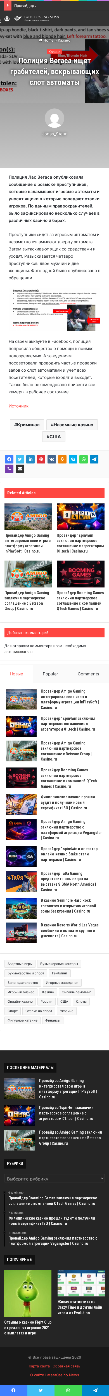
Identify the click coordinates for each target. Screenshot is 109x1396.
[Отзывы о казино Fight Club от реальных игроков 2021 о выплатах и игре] (27, 1293)
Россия (47, 1001)
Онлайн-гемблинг (76, 992)
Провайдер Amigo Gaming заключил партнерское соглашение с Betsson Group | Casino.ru (70, 1137)
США (55, 436)
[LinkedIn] (30, 459)
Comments (88, 674)
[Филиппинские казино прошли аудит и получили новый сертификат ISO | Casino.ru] (21, 804)
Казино (64, 40)
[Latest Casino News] (36, 18)
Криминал (28, 424)
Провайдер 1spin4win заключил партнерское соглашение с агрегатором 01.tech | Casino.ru (68, 723)
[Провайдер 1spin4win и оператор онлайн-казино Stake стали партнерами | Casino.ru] (21, 856)
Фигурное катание (22, 1020)
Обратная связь (66, 1366)
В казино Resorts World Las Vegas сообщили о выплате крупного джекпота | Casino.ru (70, 930)
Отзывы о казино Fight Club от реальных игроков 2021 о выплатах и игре (27, 1327)
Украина (67, 1011)
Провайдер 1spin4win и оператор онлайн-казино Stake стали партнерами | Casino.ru (69, 854)
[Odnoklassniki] (62, 459)
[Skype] (73, 459)
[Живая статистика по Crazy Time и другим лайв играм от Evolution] (81, 1283)
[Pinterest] (41, 459)
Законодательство (23, 983)
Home (48, 40)
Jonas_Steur (54, 133)
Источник (19, 406)
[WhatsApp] (83, 459)
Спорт (13, 1011)
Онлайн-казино (20, 1001)
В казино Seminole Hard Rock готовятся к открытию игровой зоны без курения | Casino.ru (68, 905)
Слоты (81, 1001)
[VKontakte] (52, 459)
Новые (16, 674)
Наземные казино (73, 424)
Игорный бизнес (21, 992)
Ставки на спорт (38, 1011)
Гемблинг (60, 973)
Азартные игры (20, 964)
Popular (50, 674)
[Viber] (9, 469)
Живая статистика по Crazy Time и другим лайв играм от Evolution (80, 1307)
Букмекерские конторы (59, 964)
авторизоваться (18, 651)
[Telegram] (94, 459)
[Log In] (7, 20)
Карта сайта (39, 1366)
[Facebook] (9, 459)
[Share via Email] (20, 469)
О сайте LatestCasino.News (54, 1375)
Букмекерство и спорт (26, 973)
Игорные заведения (62, 983)
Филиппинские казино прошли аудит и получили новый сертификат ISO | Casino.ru (68, 802)
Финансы (52, 1020)
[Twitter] (20, 459)
